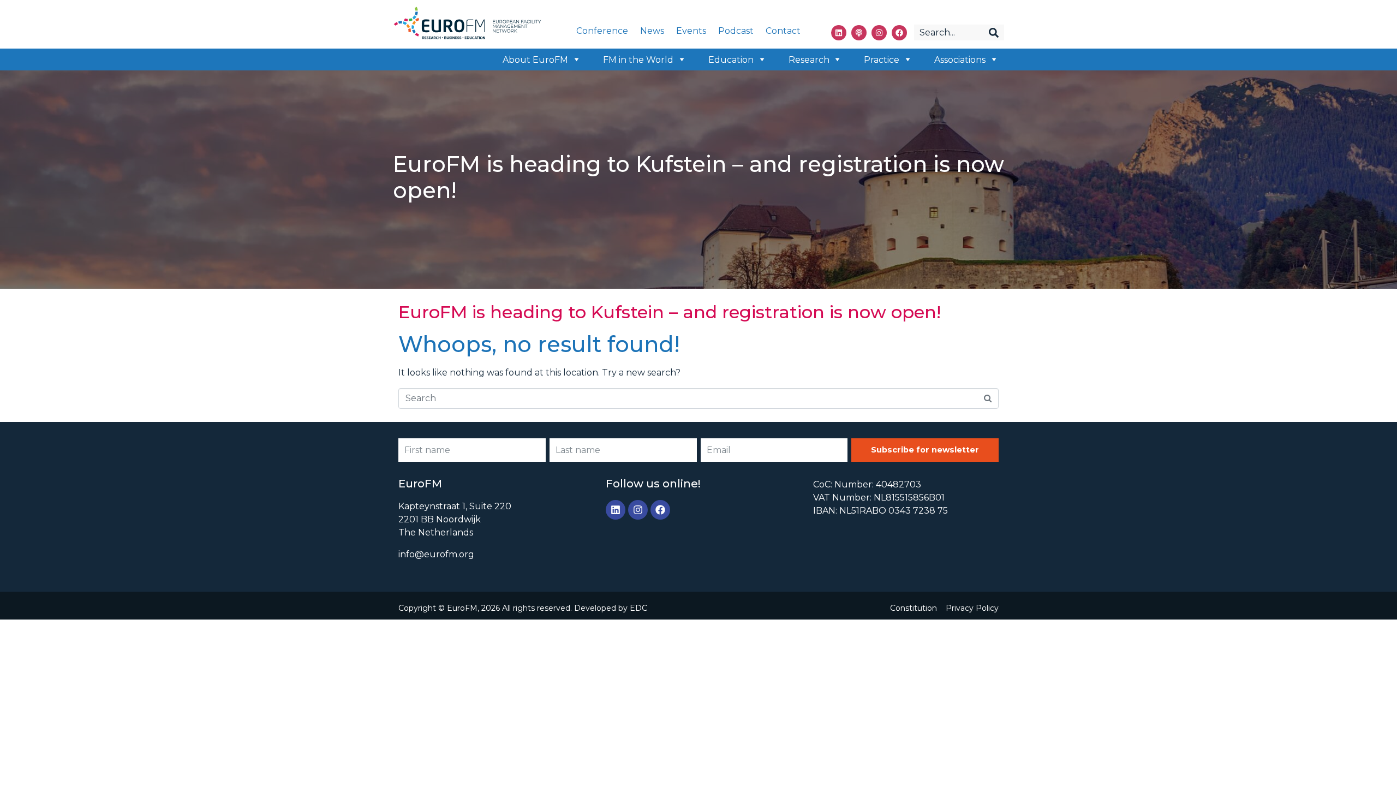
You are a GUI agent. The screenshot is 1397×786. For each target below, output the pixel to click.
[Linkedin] (838, 32)
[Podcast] (859, 32)
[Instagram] (879, 32)
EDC (638, 608)
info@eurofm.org (436, 554)
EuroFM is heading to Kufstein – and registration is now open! (669, 312)
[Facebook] (899, 32)
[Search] (993, 32)
